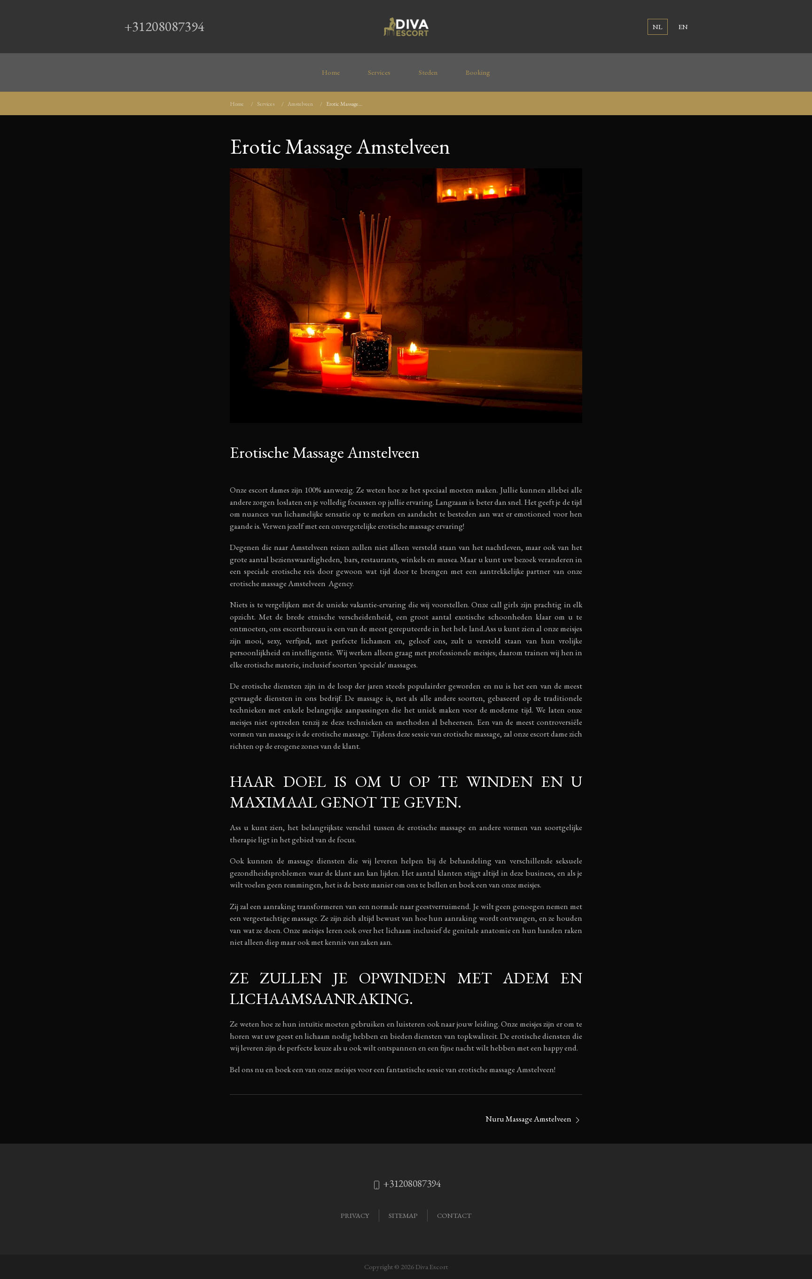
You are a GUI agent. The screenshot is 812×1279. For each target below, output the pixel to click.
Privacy (355, 1215)
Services (379, 72)
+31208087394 (164, 26)
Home (331, 72)
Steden (428, 72)
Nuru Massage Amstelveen (529, 1119)
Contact (454, 1215)
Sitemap (403, 1215)
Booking (478, 72)
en (683, 26)
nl (658, 26)
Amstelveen (300, 104)
